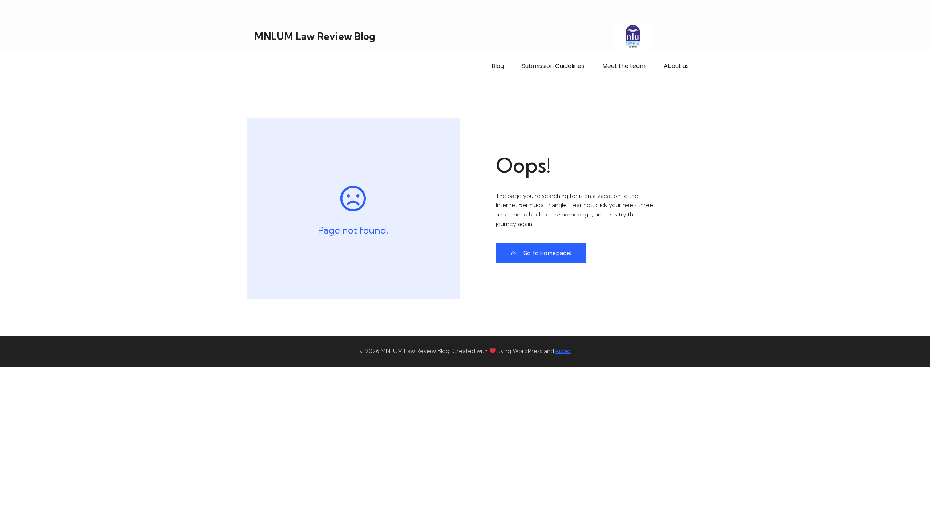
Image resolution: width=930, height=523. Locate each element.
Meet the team (624, 66)
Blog (498, 66)
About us (676, 66)
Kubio (563, 350)
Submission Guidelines (553, 66)
